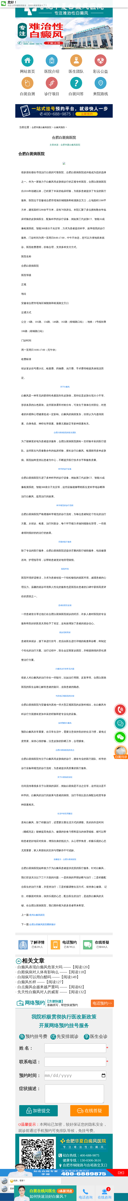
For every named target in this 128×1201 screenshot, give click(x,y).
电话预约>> (102, 1003)
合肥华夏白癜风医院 (41, 127)
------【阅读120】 (77, 967)
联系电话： (30, 1061)
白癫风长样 (25, 982)
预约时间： (30, 1075)
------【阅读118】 (74, 972)
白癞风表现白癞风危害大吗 (38, 967)
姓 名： (26, 1048)
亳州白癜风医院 (37, 915)
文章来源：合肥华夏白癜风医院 (65, 145)
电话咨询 (86, 1197)
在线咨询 (104, 1197)
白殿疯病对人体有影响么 (37, 972)
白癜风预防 (59, 127)
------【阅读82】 (73, 987)
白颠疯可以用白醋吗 (33, 977)
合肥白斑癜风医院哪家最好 (42, 924)
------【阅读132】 (74, 992)
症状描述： (30, 1088)
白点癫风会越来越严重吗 (37, 987)
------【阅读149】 (66, 977)
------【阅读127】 (51, 982)
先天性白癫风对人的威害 (37, 992)
